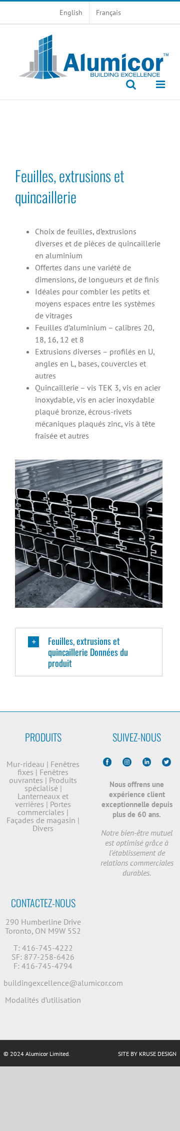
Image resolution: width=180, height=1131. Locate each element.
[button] (89, 652)
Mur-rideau (26, 764)
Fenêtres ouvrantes (38, 776)
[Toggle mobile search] (131, 84)
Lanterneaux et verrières (41, 800)
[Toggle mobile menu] (161, 84)
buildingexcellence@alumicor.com (63, 983)
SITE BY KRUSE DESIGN (147, 1053)
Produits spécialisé (51, 784)
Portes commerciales (44, 808)
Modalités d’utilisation (43, 1000)
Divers (43, 828)
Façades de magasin (42, 820)
